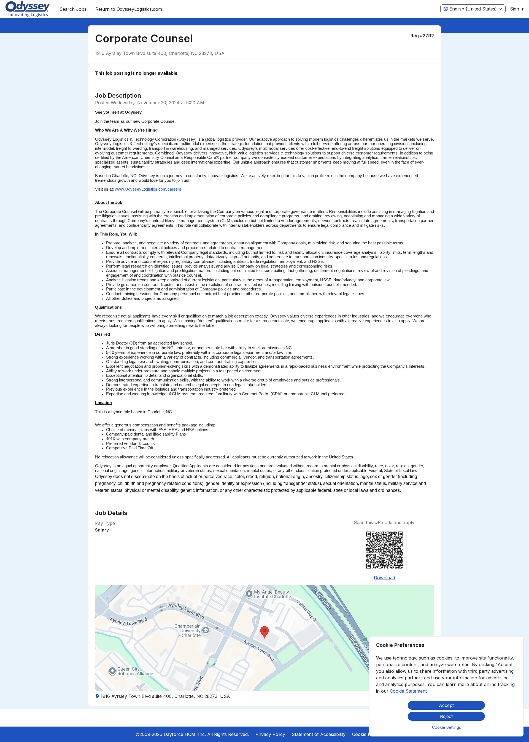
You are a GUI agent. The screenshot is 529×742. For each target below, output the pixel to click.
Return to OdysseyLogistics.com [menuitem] (128, 9)
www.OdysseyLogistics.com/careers (148, 189)
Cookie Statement (408, 691)
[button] (264, 638)
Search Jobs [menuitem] (73, 9)
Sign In (517, 9)
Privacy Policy (270, 734)
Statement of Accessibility (319, 734)
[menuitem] (27, 9)
